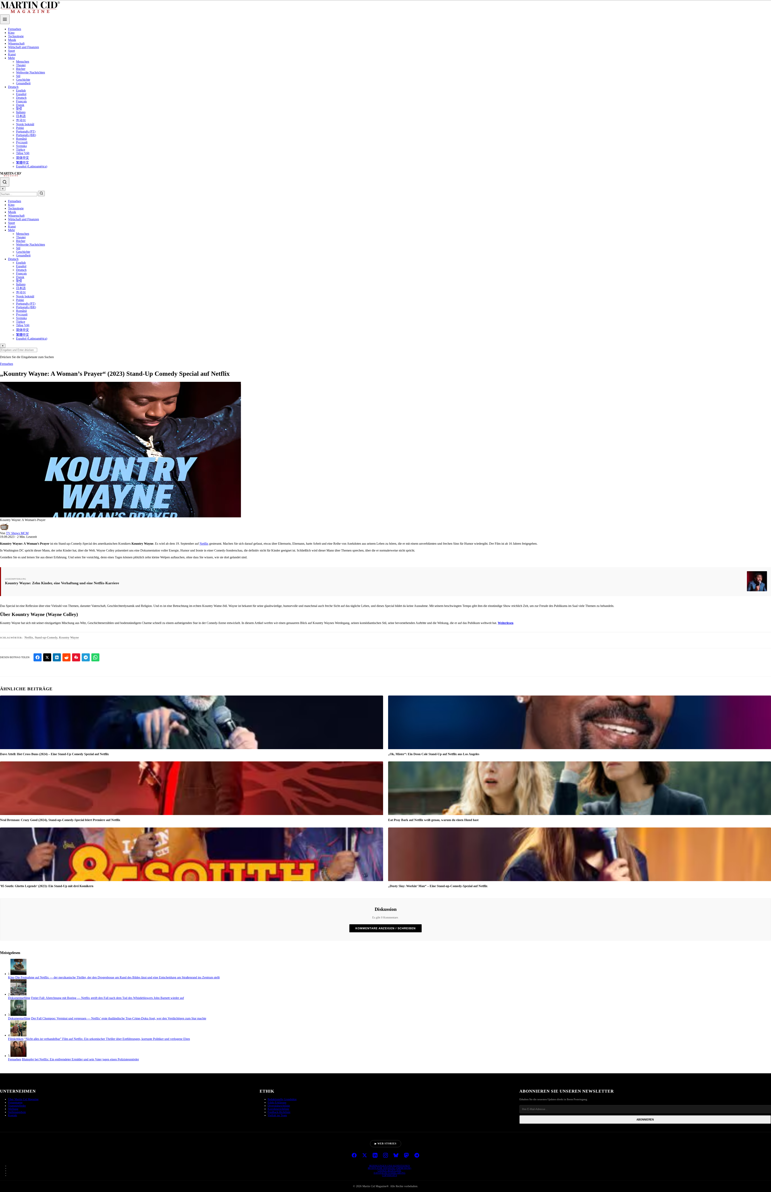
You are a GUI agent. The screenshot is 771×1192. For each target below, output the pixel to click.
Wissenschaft (16, 43)
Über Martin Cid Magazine (23, 1099)
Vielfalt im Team (277, 1115)
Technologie (16, 36)
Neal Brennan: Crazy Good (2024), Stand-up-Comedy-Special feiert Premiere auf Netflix (60, 820)
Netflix (204, 543)
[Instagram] (385, 1155)
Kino (11, 32)
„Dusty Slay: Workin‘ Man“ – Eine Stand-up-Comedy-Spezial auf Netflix (437, 886)
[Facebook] (354, 1155)
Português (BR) (26, 135)
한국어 (21, 120)
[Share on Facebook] (38, 657)
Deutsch (13, 87)
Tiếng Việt (22, 153)
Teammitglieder (17, 1105)
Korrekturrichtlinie (278, 1108)
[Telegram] (416, 1155)
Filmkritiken (15, 1039)
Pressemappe (15, 1102)
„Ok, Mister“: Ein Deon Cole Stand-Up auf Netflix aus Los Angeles (433, 754)
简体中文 (22, 157)
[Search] (4, 182)
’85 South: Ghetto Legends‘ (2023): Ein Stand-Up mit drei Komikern (46, 886)
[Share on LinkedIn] (57, 657)
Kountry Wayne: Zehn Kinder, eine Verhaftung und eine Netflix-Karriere (62, 583)
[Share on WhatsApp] (95, 657)
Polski (20, 128)
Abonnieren (645, 1119)
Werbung (13, 1108)
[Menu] (5, 19)
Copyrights (389, 1175)
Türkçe (20, 149)
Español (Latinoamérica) (31, 166)
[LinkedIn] (375, 1155)
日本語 (21, 116)
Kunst (12, 54)
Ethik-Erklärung (277, 1102)
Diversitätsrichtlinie (279, 1105)
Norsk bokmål (25, 124)
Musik (12, 40)
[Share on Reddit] (66, 657)
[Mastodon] (406, 1155)
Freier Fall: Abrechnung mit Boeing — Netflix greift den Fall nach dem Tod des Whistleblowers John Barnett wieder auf (107, 998)
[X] (364, 1155)
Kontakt (12, 1115)
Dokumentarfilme (19, 998)
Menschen (22, 61)
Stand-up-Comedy (46, 637)
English (21, 90)
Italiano (20, 112)
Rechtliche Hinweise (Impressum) (389, 1168)
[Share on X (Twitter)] (47, 657)
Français (21, 101)
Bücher (20, 68)
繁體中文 (22, 162)
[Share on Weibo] (76, 657)
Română (21, 138)
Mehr (11, 58)
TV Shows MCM (17, 533)
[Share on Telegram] (86, 657)
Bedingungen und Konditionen (389, 1165)
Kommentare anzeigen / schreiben (385, 928)
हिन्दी (19, 108)
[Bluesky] (396, 1155)
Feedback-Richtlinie (279, 1112)
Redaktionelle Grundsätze (282, 1099)
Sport (11, 50)
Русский (22, 142)
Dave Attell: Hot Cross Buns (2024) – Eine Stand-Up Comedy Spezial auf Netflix (54, 754)
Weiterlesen (505, 623)
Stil (18, 76)
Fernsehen (14, 29)
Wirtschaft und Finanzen (23, 47)
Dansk (20, 105)
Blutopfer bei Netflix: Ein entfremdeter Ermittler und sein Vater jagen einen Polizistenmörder (80, 1059)
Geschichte (23, 79)
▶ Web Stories (386, 1143)
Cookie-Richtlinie (389, 1170)
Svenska (21, 146)
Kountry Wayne (69, 637)
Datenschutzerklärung (389, 1173)
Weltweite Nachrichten (30, 72)
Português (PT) (25, 131)
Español (21, 94)
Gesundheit (23, 83)
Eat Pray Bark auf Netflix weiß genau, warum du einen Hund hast (433, 820)
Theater (21, 65)
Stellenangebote (17, 1112)
